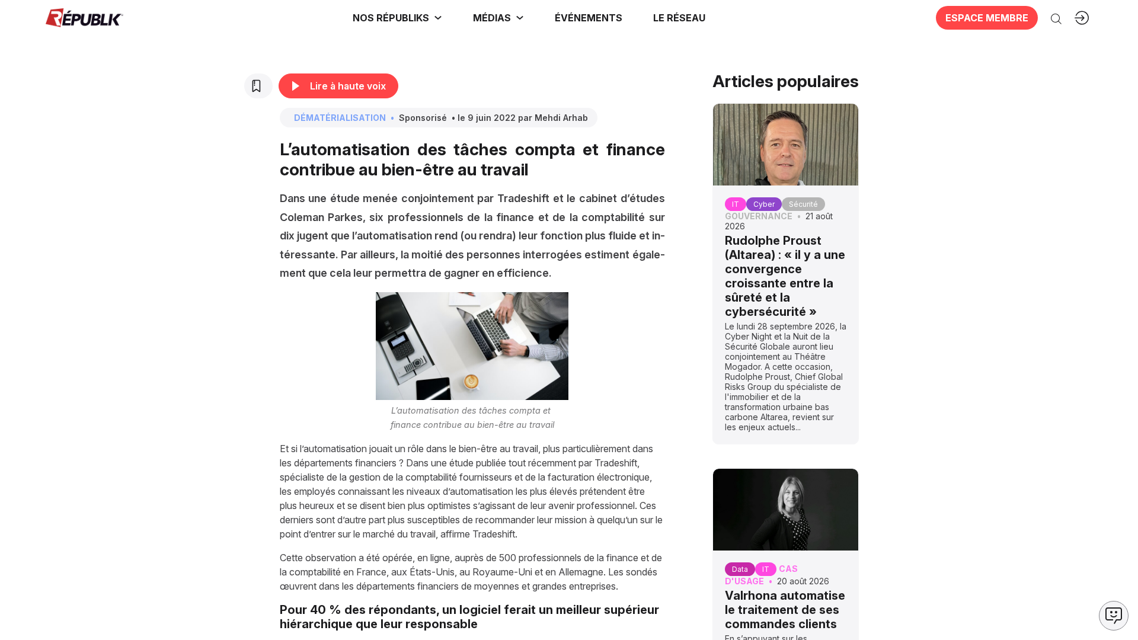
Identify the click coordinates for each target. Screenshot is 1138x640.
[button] (588, 18)
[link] (397, 18)
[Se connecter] (1082, 18)
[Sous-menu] (438, 18)
